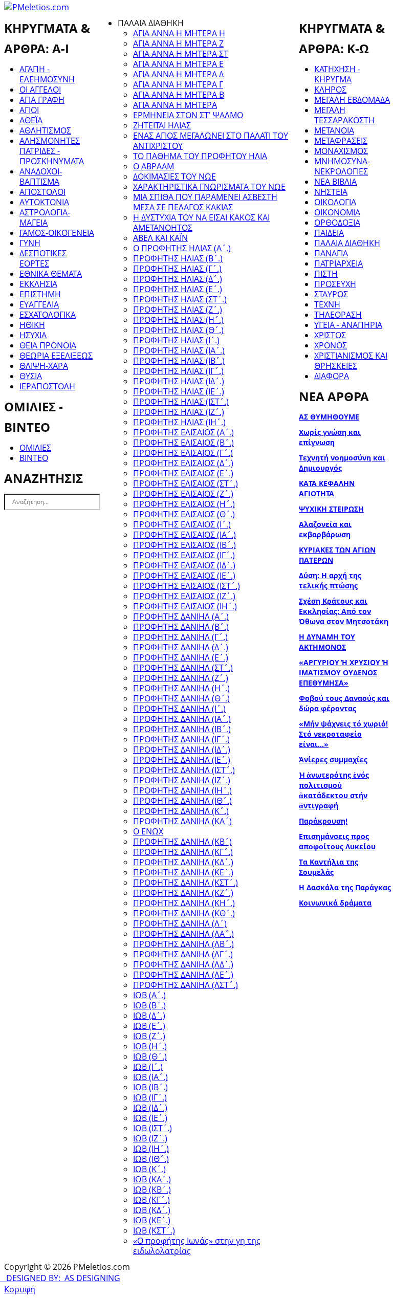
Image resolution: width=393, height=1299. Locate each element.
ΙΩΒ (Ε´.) (149, 1025)
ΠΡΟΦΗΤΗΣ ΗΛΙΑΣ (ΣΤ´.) (180, 299)
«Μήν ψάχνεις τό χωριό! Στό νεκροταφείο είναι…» (343, 734)
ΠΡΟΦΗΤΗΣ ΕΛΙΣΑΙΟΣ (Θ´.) (184, 514)
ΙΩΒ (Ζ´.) (149, 1036)
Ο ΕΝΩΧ (148, 831)
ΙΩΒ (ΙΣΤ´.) (152, 1128)
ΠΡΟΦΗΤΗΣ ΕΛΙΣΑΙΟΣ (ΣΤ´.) (185, 483)
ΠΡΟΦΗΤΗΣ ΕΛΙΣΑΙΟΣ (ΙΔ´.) (184, 565)
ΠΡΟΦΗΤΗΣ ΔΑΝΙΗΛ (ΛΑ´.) (183, 933)
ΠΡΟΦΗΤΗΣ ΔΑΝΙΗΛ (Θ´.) (181, 698)
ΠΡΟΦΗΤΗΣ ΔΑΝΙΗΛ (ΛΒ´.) (183, 944)
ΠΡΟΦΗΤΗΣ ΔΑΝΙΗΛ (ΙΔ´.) (181, 749)
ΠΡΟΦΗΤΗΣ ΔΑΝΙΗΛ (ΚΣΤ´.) (185, 882)
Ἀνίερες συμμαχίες (333, 759)
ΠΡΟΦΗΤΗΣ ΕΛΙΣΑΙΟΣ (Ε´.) (183, 473)
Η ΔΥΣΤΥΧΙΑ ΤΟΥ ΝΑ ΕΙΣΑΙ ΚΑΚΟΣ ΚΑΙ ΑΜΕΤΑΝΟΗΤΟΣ (201, 222)
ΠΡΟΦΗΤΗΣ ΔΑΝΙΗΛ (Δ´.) (180, 647)
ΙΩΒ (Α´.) (149, 995)
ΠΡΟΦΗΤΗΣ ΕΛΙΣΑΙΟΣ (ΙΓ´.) (184, 555)
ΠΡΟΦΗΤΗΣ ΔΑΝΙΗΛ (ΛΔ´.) (183, 964)
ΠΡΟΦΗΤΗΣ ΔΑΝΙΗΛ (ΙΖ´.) (181, 780)
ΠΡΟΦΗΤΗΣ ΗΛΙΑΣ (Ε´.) (177, 289)
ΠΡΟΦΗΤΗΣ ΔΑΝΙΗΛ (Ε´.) (180, 657)
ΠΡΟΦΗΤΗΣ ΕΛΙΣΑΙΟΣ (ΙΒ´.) (184, 545)
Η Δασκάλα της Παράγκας (345, 887)
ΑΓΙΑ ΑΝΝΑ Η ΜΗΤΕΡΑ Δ (178, 74)
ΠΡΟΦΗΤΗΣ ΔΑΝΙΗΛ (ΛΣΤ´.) (185, 984)
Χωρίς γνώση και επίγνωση (330, 437)
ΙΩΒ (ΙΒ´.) (150, 1087)
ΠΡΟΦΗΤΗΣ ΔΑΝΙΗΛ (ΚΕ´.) (183, 872)
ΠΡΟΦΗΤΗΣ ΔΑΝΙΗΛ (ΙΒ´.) (182, 729)
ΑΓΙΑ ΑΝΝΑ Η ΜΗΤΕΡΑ (175, 105)
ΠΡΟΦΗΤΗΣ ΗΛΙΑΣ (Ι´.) (176, 340)
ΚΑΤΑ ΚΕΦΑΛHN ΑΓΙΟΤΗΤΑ (327, 488)
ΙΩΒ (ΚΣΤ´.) (154, 1230)
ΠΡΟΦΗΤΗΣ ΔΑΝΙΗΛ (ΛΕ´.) (183, 974)
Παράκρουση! (323, 821)
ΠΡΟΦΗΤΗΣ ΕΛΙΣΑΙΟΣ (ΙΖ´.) (184, 596)
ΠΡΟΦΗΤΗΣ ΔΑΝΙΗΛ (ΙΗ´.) (182, 790)
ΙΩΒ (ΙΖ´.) (150, 1138)
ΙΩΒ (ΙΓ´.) (150, 1097)
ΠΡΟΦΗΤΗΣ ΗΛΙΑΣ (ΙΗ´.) (179, 422)
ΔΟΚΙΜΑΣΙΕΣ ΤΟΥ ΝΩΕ (174, 176)
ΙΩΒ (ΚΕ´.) (151, 1220)
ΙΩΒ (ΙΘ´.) (151, 1158)
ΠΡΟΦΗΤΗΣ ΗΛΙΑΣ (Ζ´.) (177, 309)
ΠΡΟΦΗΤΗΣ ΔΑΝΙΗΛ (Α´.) (181, 616)
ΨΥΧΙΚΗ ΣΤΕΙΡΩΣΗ (331, 509)
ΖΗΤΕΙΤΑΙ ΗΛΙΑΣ (162, 125)
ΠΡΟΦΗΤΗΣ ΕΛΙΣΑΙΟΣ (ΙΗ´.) (185, 606)
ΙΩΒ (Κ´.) (149, 1169)
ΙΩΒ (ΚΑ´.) (152, 1179)
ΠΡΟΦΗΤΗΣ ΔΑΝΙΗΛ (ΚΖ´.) (183, 892)
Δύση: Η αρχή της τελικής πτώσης (330, 580)
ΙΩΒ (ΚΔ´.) (151, 1210)
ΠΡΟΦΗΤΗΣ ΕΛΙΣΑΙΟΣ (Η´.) (184, 504)
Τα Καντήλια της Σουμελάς (328, 867)
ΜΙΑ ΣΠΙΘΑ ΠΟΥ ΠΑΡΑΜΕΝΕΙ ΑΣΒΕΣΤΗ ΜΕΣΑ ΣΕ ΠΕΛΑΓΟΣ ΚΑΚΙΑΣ (205, 202)
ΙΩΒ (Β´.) (149, 1005)
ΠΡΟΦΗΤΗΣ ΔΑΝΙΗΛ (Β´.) (181, 626)
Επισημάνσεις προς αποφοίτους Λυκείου (337, 841)
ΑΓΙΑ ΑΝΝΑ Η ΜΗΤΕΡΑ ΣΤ (180, 53)
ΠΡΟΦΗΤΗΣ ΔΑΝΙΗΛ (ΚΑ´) (182, 821)
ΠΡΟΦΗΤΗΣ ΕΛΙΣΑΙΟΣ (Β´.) (183, 442)
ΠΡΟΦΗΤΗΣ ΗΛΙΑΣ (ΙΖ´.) (178, 411)
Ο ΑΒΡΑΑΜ (153, 166)
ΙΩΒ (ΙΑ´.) (150, 1077)
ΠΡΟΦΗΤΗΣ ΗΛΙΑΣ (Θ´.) (178, 330)
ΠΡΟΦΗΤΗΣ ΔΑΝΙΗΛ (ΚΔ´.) (183, 862)
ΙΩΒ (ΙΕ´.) (150, 1118)
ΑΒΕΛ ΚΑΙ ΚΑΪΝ (160, 238)
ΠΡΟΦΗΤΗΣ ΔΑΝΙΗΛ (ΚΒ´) (182, 841)
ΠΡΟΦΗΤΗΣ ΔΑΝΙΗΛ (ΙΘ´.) (182, 800)
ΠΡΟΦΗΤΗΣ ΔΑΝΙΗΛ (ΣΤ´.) (183, 667)
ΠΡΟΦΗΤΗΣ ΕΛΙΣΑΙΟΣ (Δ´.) (183, 463)
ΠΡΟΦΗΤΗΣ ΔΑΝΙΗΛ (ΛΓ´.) (183, 954)
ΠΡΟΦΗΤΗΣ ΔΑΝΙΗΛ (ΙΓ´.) (181, 739)
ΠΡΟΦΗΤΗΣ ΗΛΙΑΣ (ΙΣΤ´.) (181, 401)
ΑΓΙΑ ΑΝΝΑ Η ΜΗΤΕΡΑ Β (178, 94)
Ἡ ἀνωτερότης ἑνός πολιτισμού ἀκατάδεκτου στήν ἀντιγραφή (334, 790)
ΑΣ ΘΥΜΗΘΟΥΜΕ (329, 417)
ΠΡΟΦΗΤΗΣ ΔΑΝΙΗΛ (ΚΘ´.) (184, 913)
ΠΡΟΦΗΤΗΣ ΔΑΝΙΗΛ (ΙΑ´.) (182, 718)
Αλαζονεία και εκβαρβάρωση (325, 529)
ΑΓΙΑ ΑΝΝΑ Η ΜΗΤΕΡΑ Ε (178, 64)
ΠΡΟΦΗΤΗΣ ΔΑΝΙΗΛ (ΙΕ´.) (181, 759)
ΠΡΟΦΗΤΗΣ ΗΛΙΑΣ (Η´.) (178, 319)
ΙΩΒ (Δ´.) (149, 1015)
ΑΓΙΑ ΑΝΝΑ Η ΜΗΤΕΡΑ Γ (178, 84)
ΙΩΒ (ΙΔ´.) (150, 1107)
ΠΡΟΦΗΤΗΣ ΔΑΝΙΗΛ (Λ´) (180, 923)
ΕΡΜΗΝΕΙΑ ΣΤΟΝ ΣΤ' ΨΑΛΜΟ (188, 115)
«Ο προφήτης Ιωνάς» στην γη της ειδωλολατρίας (196, 1246)
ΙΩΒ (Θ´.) (150, 1056)
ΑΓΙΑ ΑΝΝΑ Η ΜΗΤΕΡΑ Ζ (178, 43)
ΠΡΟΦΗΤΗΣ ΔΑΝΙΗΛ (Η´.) (181, 688)
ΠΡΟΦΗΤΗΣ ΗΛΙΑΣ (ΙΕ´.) (178, 391)
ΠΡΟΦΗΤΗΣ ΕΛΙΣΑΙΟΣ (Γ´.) (183, 452)
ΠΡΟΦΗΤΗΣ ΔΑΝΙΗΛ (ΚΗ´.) (184, 903)
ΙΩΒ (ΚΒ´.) (152, 1189)
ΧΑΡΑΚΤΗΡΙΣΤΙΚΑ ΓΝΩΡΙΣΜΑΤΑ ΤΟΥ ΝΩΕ (209, 186)
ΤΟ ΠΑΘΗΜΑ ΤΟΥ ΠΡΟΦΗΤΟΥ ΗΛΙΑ (200, 156)
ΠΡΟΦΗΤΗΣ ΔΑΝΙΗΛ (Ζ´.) (180, 678)
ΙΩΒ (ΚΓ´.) (151, 1199)
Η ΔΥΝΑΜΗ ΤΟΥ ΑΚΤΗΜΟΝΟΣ (327, 642)
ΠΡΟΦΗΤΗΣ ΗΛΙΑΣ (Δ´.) (177, 278)
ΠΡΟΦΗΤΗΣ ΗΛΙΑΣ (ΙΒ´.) (179, 360)
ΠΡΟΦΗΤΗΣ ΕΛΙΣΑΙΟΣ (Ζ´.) (183, 493)
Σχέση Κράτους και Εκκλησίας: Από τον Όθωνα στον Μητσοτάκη (343, 611)
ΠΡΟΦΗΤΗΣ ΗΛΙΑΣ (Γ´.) (177, 268)
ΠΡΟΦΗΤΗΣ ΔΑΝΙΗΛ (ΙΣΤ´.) (184, 770)
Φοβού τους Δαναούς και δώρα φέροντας (344, 703)
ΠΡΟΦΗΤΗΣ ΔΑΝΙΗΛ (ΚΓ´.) (183, 851)
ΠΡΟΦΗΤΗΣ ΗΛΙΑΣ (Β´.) (178, 258)
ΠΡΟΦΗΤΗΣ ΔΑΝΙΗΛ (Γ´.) (180, 637)
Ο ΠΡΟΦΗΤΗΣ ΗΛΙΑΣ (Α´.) (182, 248)
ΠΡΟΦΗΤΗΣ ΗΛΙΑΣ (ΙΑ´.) (179, 350)
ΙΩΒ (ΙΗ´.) (151, 1148)
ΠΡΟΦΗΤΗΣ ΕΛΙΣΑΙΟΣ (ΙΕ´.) (184, 575)
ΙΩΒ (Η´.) (150, 1046)
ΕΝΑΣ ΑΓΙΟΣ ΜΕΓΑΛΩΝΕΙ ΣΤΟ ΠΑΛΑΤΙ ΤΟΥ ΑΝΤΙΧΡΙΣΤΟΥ (210, 140)
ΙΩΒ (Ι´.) (148, 1066)
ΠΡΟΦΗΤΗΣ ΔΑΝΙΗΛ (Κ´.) (181, 811)
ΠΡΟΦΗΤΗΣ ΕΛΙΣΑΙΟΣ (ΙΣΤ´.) (186, 585)
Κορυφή (19, 1289)
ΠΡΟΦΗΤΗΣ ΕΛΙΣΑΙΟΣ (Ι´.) (182, 524)
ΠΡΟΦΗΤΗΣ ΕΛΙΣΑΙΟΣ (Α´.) (183, 432)
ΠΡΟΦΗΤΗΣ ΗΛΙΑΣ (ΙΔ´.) (178, 381)
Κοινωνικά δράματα (335, 903)
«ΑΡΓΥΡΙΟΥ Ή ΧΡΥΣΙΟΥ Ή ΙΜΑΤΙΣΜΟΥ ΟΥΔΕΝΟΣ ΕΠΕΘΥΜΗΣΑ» (343, 672)
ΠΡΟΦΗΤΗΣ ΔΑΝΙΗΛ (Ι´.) (179, 708)
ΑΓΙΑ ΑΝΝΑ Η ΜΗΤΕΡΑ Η (179, 33)
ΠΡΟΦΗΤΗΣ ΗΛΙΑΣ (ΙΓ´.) (178, 371)
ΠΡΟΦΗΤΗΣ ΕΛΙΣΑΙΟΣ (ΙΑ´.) (184, 534)
